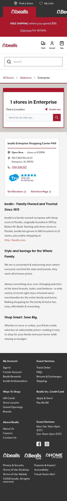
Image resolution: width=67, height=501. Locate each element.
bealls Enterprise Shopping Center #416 (32, 154)
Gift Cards (9, 419)
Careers (8, 454)
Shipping (42, 402)
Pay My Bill (43, 428)
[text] (30, 166)
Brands (7, 432)
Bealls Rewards (13, 394)
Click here (29, 30)
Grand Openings (14, 428)
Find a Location (16, 117)
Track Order (44, 385)
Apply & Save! (45, 423)
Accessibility (42, 494)
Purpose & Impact (46, 490)
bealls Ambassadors (16, 398)
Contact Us (10, 458)
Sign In (7, 385)
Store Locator (12, 423)
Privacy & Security (15, 490)
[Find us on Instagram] (47, 469)
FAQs (40, 389)
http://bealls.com (18, 253)
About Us (9, 449)
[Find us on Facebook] (38, 469)
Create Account (13, 389)
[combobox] (33, 62)
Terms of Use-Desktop (12, 496)
